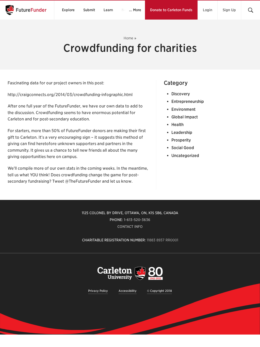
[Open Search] (250, 10)
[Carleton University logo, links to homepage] (130, 273)
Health (177, 124)
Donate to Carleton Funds (171, 10)
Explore (68, 10)
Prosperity (181, 140)
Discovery (180, 93)
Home (128, 38)
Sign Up (229, 10)
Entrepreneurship (187, 101)
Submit (89, 10)
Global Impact (184, 117)
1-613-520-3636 (137, 220)
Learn (108, 10)
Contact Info (130, 227)
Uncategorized (185, 155)
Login (207, 10)
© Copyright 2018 (159, 291)
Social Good (182, 147)
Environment (183, 109)
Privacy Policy (98, 291)
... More (135, 10)
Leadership (181, 132)
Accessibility (128, 291)
